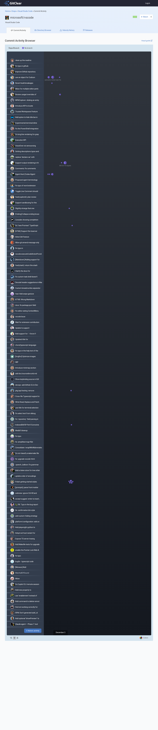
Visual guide (145, 41)
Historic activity (33, 631)
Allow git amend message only (27, 243)
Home (7, 11)
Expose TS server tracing (25, 539)
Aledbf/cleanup (21, 430)
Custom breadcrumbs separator (27, 288)
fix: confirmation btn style (25, 510)
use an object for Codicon (25, 77)
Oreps (13, 11)
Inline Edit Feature (22, 237)
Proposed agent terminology (26, 180)
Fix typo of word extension (25, 186)
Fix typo (18, 436)
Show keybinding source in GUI (27, 379)
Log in (147, 3)
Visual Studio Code (25, 11)
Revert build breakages (24, 83)
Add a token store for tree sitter (27, 470)
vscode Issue (20, 317)
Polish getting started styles (26, 482)
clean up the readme (23, 60)
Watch (145, 17)
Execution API (20, 140)
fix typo (18, 556)
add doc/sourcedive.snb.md (26, 374)
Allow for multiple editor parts (26, 89)
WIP (16, 362)
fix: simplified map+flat (24, 442)
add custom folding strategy (26, 516)
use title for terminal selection (27, 408)
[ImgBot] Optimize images (25, 356)
